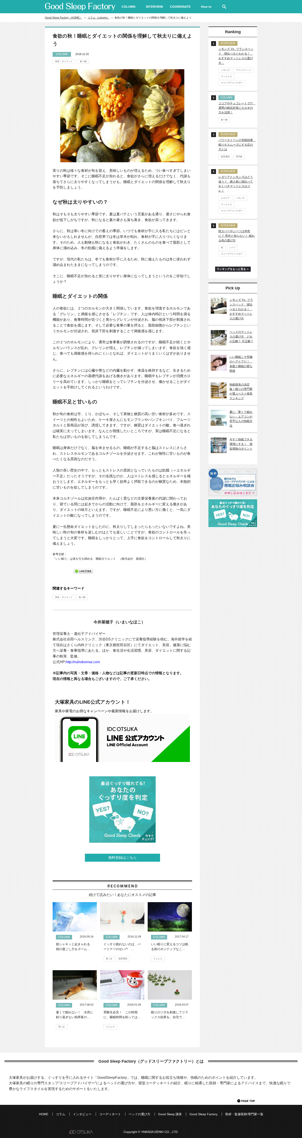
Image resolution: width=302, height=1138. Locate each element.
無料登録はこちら (122, 857)
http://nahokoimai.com (83, 662)
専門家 (239, 156)
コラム (60, 1114)
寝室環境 (123, 958)
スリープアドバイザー (232, 83)
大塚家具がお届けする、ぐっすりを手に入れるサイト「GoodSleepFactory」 (80, 6)
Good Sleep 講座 (170, 1114)
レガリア (225, 198)
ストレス (157, 958)
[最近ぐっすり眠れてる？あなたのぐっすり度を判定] (122, 809)
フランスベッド (243, 70)
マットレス (226, 76)
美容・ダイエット (64, 61)
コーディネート (110, 1114)
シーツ (232, 247)
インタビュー (82, 1114)
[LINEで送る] (83, 571)
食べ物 (83, 61)
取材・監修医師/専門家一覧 (244, 1114)
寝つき (109, 958)
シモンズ (225, 70)
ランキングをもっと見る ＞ (233, 269)
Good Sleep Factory (203, 1114)
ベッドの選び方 (139, 1114)
